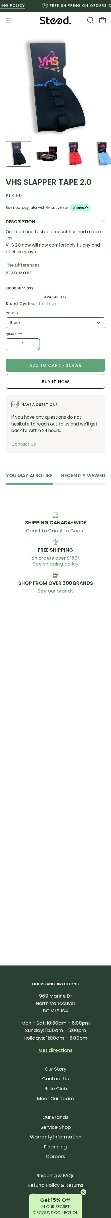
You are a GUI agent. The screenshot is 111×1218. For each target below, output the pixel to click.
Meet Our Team (55, 1098)
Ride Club (55, 1088)
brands (65, 590)
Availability (55, 297)
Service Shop (55, 1127)
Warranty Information (55, 1136)
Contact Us (23, 444)
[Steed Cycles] (55, 20)
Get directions (56, 1050)
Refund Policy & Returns (55, 1185)
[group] (55, 5)
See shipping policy (55, 563)
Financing (55, 1146)
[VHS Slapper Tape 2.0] (18, 154)
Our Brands (55, 1117)
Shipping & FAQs (55, 1175)
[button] (90, 20)
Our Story (55, 1068)
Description (20, 222)
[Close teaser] (83, 1192)
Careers (55, 1156)
